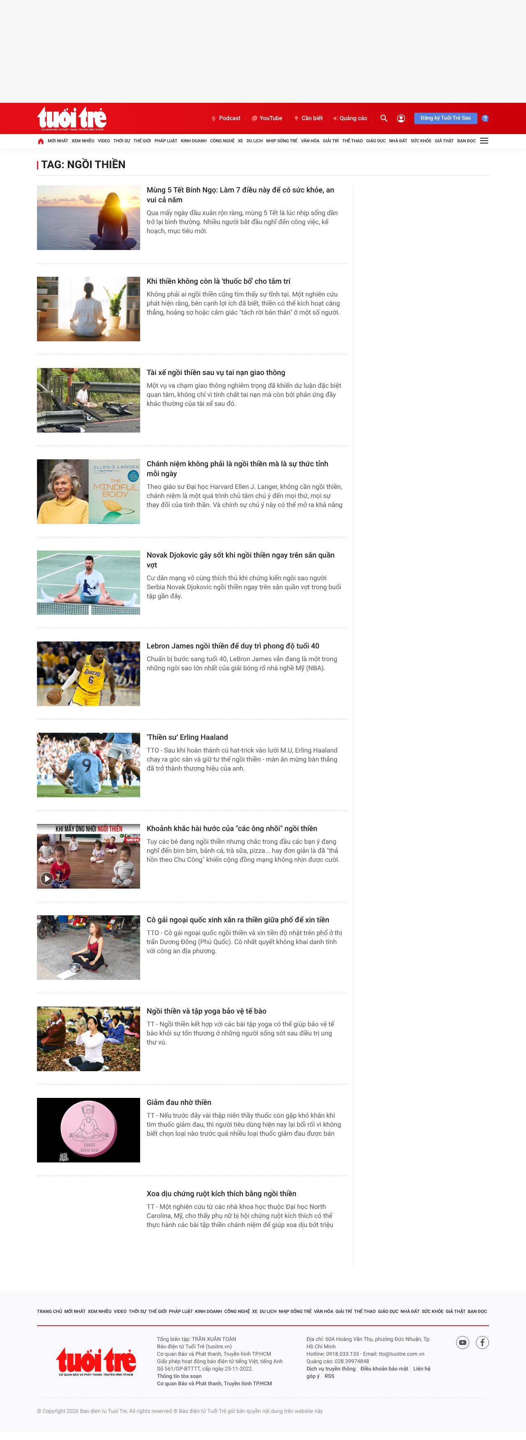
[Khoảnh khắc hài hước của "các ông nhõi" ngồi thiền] (88, 856)
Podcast (229, 118)
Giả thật (444, 141)
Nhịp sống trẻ (282, 141)
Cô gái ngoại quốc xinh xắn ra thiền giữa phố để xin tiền (238, 920)
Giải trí (331, 141)
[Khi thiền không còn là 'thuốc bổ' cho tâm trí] (88, 309)
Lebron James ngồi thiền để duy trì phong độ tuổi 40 (233, 646)
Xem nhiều (83, 141)
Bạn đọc (466, 141)
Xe (240, 141)
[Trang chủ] (40, 141)
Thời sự (121, 141)
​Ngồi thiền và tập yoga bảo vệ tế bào (206, 1011)
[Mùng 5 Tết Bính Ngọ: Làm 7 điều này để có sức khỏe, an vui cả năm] (88, 217)
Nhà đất (398, 141)
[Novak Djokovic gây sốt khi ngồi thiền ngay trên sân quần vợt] (88, 583)
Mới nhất (58, 141)
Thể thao (352, 141)
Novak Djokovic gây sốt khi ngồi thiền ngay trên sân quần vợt (241, 560)
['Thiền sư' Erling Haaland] (88, 765)
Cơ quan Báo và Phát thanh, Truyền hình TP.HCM (214, 1384)
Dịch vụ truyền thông (331, 1369)
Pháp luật (166, 141)
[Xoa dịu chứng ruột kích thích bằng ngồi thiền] (88, 1221)
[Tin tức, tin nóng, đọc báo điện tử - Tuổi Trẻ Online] (71, 118)
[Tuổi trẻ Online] (97, 1361)
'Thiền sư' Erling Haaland (187, 737)
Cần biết (312, 118)
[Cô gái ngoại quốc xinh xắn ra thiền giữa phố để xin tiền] (88, 947)
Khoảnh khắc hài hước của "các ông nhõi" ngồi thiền (232, 828)
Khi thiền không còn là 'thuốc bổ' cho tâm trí (219, 281)
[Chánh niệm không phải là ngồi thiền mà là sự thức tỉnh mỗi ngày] (88, 491)
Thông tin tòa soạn (179, 1376)
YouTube (271, 118)
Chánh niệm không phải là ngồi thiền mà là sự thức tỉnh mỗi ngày (237, 469)
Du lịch (255, 141)
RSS (330, 1376)
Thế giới (142, 141)
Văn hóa (310, 141)
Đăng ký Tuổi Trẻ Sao (446, 118)
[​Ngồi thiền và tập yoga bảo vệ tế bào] (88, 1039)
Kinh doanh (194, 141)
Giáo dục (376, 141)
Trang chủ (49, 1311)
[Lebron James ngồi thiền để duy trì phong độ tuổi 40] (88, 673)
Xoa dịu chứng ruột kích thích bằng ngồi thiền (221, 1194)
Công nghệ (222, 141)
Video (104, 141)
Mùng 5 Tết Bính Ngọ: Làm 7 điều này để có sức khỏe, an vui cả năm (240, 195)
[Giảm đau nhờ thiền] (88, 1130)
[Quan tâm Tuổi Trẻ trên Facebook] (482, 1342)
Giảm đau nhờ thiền (179, 1102)
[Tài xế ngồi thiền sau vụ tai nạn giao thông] (88, 400)
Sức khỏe (421, 141)
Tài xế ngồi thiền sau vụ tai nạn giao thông (216, 372)
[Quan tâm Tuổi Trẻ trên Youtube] (462, 1342)
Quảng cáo (353, 118)
